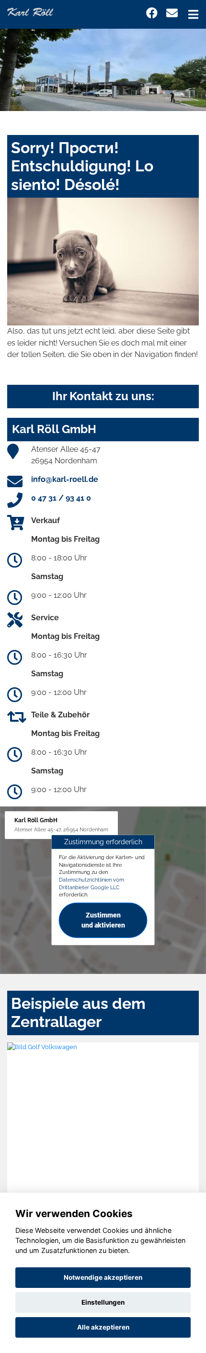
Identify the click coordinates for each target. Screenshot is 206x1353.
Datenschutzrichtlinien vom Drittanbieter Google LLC (91, 883)
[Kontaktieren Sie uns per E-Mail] (172, 13)
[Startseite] (30, 11)
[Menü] (193, 14)
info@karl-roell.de (64, 479)
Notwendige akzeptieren (103, 1277)
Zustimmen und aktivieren (103, 920)
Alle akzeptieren (103, 1327)
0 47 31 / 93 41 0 (61, 498)
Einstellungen (103, 1302)
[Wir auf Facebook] (152, 13)
